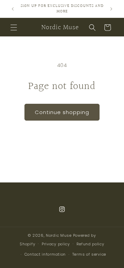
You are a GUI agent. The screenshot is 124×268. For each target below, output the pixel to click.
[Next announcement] (111, 8)
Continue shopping (62, 112)
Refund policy (90, 244)
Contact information (45, 254)
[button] (13, 27)
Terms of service (89, 254)
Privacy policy (56, 244)
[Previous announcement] (12, 8)
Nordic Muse (59, 235)
